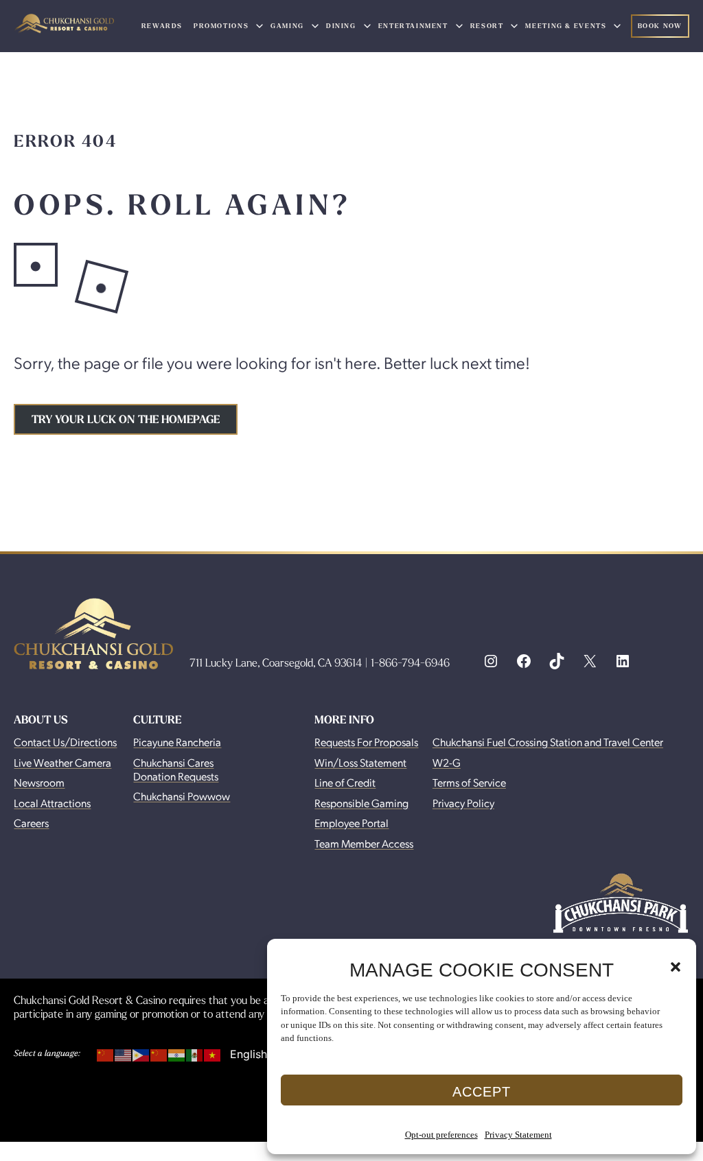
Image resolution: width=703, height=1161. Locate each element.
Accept (481, 1091)
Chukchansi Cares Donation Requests (175, 769)
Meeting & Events (565, 25)
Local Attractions (52, 802)
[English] (123, 1052)
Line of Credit (345, 782)
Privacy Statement (518, 1134)
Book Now (660, 25)
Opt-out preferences (441, 1134)
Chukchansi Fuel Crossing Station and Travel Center (548, 741)
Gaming (287, 25)
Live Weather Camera (62, 762)
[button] (675, 967)
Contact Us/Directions (65, 741)
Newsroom (39, 782)
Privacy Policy (463, 802)
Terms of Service (469, 782)
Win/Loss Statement (360, 762)
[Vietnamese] (213, 1052)
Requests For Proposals (366, 741)
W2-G (447, 762)
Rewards (162, 25)
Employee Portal (351, 822)
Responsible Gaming (361, 802)
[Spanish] (195, 1052)
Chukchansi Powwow (181, 796)
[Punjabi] (177, 1052)
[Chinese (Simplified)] (106, 1052)
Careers (31, 822)
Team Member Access (363, 843)
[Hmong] (159, 1052)
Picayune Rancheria (177, 741)
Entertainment (413, 25)
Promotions (221, 25)
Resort (487, 25)
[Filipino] (141, 1052)
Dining (341, 25)
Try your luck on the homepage (126, 419)
